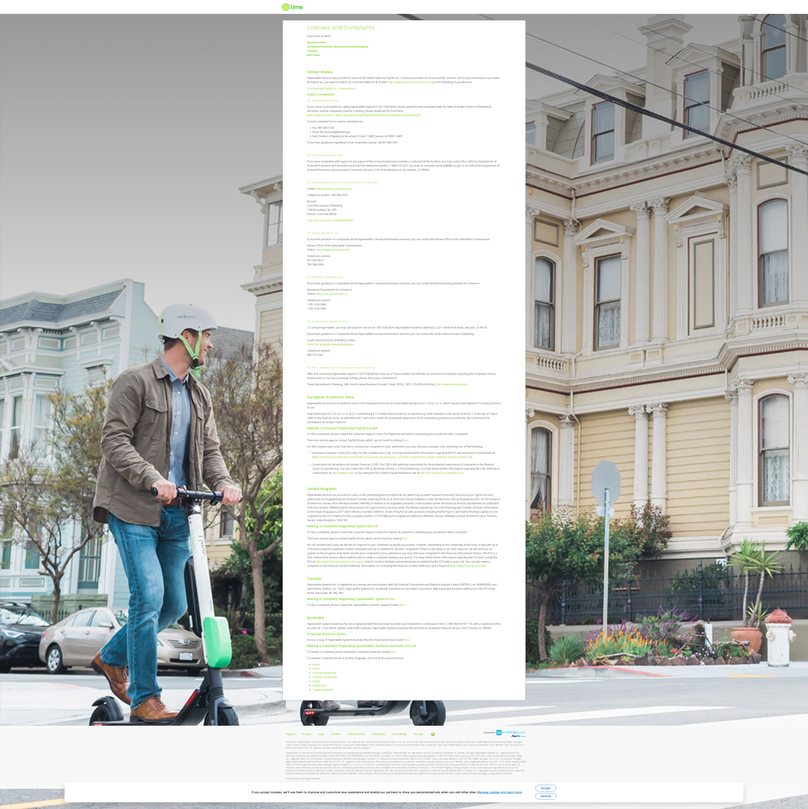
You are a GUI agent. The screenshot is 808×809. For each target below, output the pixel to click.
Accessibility (399, 734)
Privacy (306, 734)
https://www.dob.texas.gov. (452, 384)
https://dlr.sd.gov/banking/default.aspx (330, 344)
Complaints (379, 734)
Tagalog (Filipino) (322, 689)
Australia (313, 55)
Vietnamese (319, 685)
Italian (316, 664)
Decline (546, 796)
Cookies (336, 734)
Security (418, 734)
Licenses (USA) (356, 734)
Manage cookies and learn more (499, 792)
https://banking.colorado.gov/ (334, 189)
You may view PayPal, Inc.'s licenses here (331, 88)
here (405, 440)
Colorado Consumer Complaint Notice (330, 220)
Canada (312, 51)
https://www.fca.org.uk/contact (468, 566)
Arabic (316, 668)
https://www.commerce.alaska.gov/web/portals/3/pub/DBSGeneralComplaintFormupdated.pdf (363, 115)
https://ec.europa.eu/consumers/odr (442, 473)
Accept (546, 788)
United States (316, 42)
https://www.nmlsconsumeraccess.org (410, 82)
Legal (321, 734)
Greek (316, 681)
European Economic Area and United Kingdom (337, 46)
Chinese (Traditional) (324, 677)
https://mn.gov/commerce (331, 294)
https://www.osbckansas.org (333, 250)
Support (290, 734)
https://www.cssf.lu (343, 473)
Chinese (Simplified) (324, 673)
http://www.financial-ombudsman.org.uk (339, 561)
